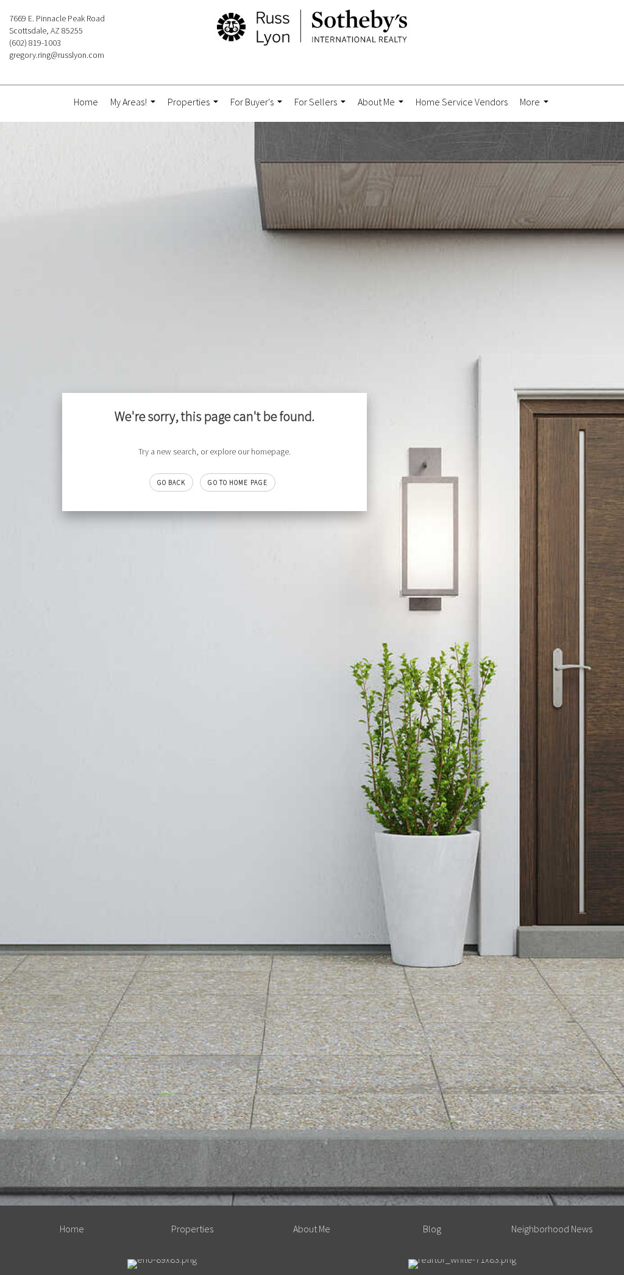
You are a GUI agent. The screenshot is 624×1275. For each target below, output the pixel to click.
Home (86, 102)
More (535, 107)
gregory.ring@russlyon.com (56, 54)
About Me (382, 107)
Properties (194, 107)
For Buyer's (257, 107)
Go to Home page (238, 482)
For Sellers (321, 107)
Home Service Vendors (462, 102)
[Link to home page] (311, 28)
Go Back (171, 482)
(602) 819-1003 (35, 42)
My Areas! (134, 107)
